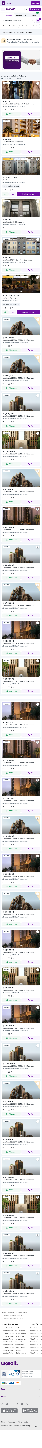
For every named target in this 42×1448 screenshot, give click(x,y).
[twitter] (26, 1404)
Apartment (6, 26)
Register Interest (28, 194)
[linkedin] (17, 1404)
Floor (28, 26)
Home (4, 1312)
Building (35, 26)
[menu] (3, 9)
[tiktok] (7, 1404)
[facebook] (12, 1404)
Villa (14, 26)
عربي (36, 1426)
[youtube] (22, 1404)
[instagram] (2, 1404)
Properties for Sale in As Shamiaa (13, 1344)
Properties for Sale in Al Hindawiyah (14, 1333)
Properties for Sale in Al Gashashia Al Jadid (14, 1330)
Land (21, 26)
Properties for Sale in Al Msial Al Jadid (14, 1336)
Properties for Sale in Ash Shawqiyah (14, 1347)
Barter (35, 14)
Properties (8, 15)
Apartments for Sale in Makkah (12, 1315)
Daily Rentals (21, 15)
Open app (35, 3)
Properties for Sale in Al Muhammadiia (14, 1339)
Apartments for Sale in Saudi (17, 1312)
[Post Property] (26, 9)
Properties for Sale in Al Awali (11, 1328)
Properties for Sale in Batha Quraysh (14, 1353)
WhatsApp (13, 114)
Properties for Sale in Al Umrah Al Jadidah (14, 1342)
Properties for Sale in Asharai (11, 1350)
